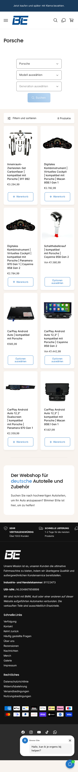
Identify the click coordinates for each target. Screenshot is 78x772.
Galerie (8, 660)
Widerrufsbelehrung (15, 686)
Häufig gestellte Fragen (17, 636)
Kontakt (8, 626)
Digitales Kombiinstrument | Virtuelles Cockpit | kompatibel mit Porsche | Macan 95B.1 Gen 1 (55, 173)
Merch (7, 655)
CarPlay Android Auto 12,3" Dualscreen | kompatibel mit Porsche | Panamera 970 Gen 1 (20, 418)
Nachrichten (11, 650)
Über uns (9, 640)
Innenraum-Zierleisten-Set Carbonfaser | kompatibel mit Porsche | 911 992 (18, 171)
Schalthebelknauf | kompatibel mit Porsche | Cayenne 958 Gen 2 (56, 251)
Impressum (10, 665)
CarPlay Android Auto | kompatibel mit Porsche (18, 335)
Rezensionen (11, 645)
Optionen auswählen (57, 281)
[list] (39, 532)
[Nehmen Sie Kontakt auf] (63, 20)
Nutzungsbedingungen (17, 696)
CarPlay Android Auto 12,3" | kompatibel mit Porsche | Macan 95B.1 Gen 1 (54, 417)
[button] (6, 20)
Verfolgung (10, 621)
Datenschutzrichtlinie (16, 681)
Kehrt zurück (11, 631)
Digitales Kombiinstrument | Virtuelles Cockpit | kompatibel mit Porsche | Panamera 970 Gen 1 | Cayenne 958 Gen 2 (20, 256)
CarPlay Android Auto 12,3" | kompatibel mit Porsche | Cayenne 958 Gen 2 (56, 338)
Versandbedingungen (16, 691)
